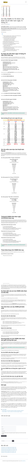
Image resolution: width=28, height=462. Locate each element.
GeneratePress (23, 460)
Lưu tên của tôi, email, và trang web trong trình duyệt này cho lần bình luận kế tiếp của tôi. (14, 433)
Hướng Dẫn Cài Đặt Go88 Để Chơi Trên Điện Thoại (8, 452)
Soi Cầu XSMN (4, 409)
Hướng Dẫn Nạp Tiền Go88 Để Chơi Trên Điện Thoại (8, 448)
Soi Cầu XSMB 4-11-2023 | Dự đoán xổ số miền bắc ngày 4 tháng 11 (12, 411)
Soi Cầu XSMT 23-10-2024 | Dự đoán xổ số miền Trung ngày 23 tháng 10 (13, 410)
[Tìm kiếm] (13, 441)
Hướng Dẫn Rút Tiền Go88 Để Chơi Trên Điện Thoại (8, 447)
